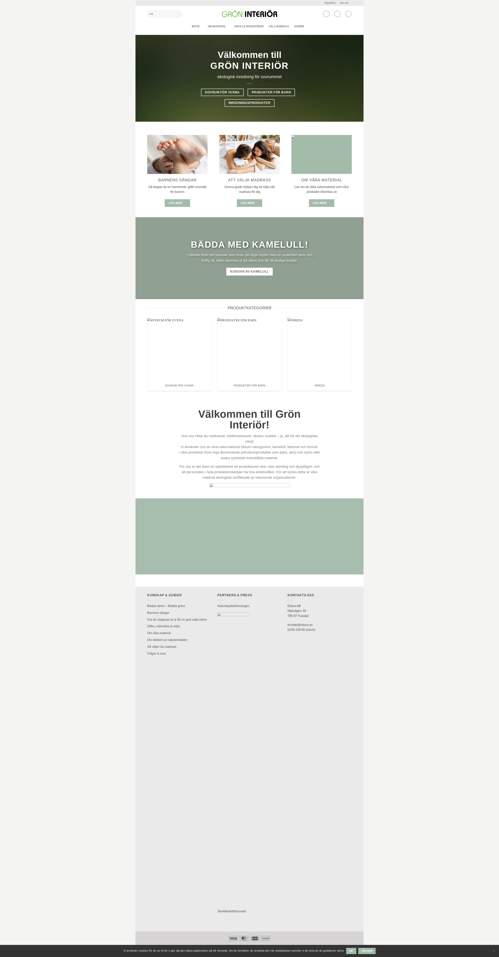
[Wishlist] (326, 14)
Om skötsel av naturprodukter (167, 640)
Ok (351, 950)
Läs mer (367, 950)
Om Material (217, 26)
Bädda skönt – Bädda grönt (166, 606)
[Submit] (179, 14)
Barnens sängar (158, 612)
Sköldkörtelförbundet (231, 911)
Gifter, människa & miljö (163, 626)
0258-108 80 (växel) (301, 629)
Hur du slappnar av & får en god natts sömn (177, 619)
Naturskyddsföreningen (233, 606)
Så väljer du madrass (161, 646)
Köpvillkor (330, 3)
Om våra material (159, 633)
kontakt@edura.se (300, 624)
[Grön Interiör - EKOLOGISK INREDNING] (249, 14)
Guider (299, 26)
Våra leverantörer (249, 26)
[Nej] (493, 952)
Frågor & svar (156, 653)
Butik (196, 26)
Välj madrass (279, 26)
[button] (337, 14)
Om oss (344, 3)
